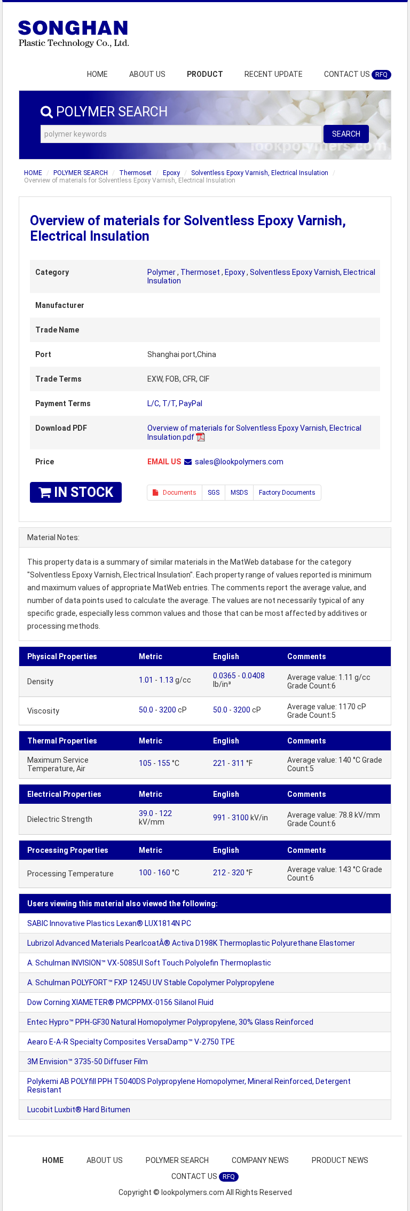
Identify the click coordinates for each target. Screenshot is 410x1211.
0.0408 (253, 675)
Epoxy (171, 173)
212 (219, 872)
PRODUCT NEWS (340, 1160)
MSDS (239, 492)
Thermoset (135, 173)
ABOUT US (147, 74)
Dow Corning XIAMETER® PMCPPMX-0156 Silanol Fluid (120, 1002)
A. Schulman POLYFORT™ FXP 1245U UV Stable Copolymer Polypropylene (150, 982)
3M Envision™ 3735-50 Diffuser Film (87, 1061)
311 (238, 763)
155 (163, 763)
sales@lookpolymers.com (239, 461)
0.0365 (224, 675)
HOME (97, 74)
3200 (167, 710)
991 (219, 817)
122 (165, 813)
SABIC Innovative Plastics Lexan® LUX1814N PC (109, 923)
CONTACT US (356, 74)
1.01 (146, 680)
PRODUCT (205, 74)
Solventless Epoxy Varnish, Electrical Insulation (259, 173)
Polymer (161, 272)
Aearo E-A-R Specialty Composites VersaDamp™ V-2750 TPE (131, 1042)
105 (145, 763)
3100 (240, 817)
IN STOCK (82, 492)
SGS (213, 492)
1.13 (166, 680)
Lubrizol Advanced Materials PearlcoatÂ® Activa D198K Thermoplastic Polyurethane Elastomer (191, 943)
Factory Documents (287, 492)
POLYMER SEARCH (80, 173)
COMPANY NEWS (260, 1160)
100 (145, 872)
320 (238, 872)
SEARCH (346, 134)
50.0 (146, 710)
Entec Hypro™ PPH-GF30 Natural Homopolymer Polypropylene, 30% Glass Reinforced (170, 1022)
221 (219, 763)
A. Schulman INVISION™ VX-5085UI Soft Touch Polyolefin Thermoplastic (149, 963)
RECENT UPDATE (274, 74)
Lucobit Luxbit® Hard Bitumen (78, 1109)
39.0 (146, 813)
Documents (177, 492)
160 (163, 872)
